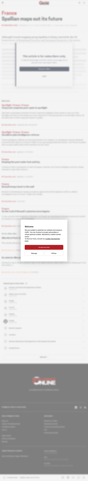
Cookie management (52, 239)
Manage (34, 253)
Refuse (53, 253)
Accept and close (44, 247)
